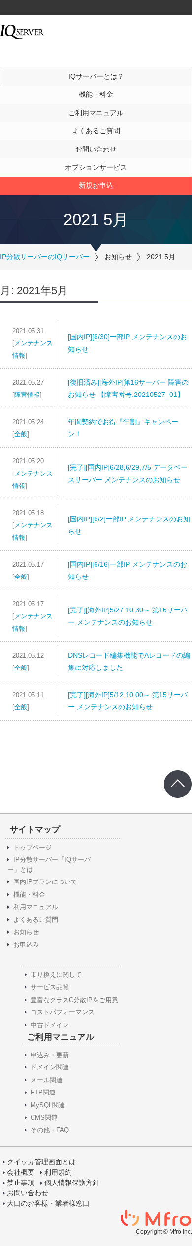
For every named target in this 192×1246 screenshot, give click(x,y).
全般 (20, 434)
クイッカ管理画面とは (41, 1162)
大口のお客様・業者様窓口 (48, 1203)
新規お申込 (96, 185)
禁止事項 (20, 1182)
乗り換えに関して (56, 974)
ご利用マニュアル (96, 113)
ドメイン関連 (50, 1067)
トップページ (32, 847)
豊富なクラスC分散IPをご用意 (74, 999)
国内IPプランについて (45, 881)
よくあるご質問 (96, 131)
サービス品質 (50, 987)
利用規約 (58, 1172)
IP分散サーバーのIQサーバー (45, 257)
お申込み (26, 944)
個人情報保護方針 (71, 1182)
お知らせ (26, 932)
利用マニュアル (35, 907)
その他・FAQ (50, 1130)
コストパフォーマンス (63, 1012)
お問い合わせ (96, 149)
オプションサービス (96, 167)
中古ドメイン (50, 1025)
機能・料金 (96, 94)
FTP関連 (43, 1092)
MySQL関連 (48, 1105)
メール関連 (47, 1080)
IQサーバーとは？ (96, 76)
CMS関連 (44, 1117)
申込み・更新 (50, 1055)
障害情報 (27, 394)
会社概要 (20, 1172)
